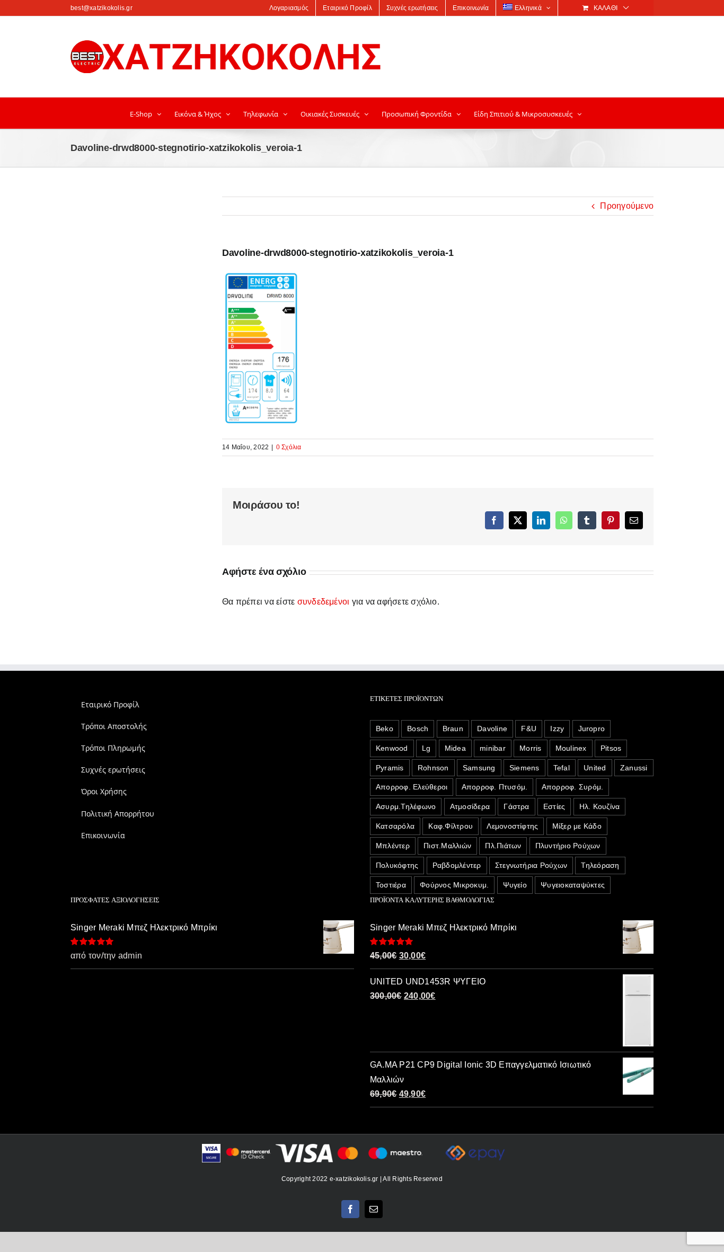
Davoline (492, 728)
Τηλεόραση (600, 865)
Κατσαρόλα (395, 826)
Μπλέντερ (393, 845)
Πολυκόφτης (397, 865)
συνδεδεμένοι (323, 601)
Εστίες (554, 806)
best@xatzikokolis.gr (101, 8)
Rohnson (433, 767)
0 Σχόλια (289, 447)
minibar (493, 748)
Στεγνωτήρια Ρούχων (531, 865)
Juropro (591, 728)
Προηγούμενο (627, 205)
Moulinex (571, 748)
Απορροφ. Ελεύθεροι (411, 787)
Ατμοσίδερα (470, 806)
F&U (528, 728)
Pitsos (611, 748)
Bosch (417, 728)
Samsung (479, 767)
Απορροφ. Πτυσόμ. (495, 787)
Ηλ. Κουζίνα (599, 806)
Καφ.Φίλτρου (450, 826)
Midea (455, 748)
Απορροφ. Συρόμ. (573, 787)
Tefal (561, 767)
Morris (530, 748)
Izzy (557, 728)
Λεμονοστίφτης (512, 826)
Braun (453, 728)
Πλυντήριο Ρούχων (568, 845)
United (595, 767)
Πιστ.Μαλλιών (447, 845)
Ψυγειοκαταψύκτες (573, 885)
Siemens (524, 767)
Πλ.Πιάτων (503, 845)
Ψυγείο (515, 885)
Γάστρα (516, 806)
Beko (384, 728)
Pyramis (390, 767)
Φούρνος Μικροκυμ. (454, 885)
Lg (426, 748)
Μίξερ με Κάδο (577, 826)
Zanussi (634, 767)
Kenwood (392, 748)
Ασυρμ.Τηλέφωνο (406, 806)
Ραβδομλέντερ (456, 865)
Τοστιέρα (391, 885)
